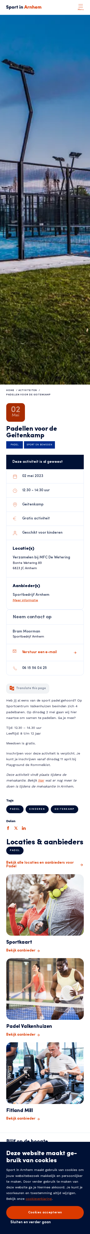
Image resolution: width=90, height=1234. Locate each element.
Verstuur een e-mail (39, 652)
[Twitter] (16, 828)
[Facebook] (8, 828)
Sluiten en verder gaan (30, 1222)
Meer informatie (25, 600)
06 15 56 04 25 (34, 668)
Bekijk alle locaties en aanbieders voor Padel (40, 864)
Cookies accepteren (45, 1212)
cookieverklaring (39, 1198)
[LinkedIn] (24, 828)
